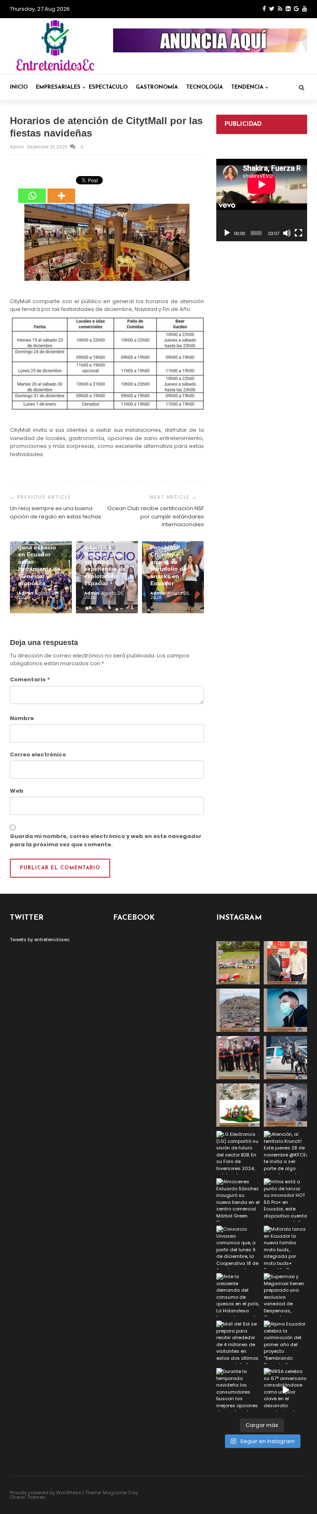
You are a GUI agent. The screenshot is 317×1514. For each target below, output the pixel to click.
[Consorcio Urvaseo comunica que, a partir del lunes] (238, 1247)
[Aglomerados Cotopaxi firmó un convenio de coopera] (285, 962)
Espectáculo (108, 87)
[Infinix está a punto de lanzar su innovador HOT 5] (285, 1200)
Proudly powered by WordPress (45, 1492)
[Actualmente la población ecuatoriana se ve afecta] (285, 1010)
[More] (61, 190)
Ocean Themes (27, 1497)
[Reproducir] (227, 233)
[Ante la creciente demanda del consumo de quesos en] (238, 1294)
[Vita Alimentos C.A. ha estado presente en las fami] (285, 1105)
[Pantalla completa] (298, 233)
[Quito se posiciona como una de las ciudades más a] (238, 1010)
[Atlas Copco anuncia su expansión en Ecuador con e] (285, 1057)
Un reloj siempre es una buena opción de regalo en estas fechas (55, 512)
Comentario (30, 679)
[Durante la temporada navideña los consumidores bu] (238, 1389)
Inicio (19, 87)
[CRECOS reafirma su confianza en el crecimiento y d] (238, 1057)
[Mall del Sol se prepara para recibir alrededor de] (238, 1342)
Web (17, 791)
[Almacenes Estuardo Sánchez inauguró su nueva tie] (238, 1200)
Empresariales (58, 87)
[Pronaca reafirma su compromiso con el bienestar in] (238, 962)
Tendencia (247, 87)
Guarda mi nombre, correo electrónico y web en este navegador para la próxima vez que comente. (105, 840)
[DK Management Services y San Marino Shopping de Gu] (238, 1105)
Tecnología (204, 87)
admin (18, 147)
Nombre (22, 718)
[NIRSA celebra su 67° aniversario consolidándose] (285, 1389)
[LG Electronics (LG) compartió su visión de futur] (238, 1152)
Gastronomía (157, 87)
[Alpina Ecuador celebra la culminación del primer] (285, 1342)
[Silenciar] (287, 233)
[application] (261, 200)
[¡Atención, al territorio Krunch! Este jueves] (285, 1152)
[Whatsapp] (32, 190)
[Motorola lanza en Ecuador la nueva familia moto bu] (285, 1247)
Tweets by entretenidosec (40, 939)
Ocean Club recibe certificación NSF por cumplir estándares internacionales (155, 516)
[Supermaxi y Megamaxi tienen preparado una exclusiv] (285, 1294)
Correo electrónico (38, 754)
